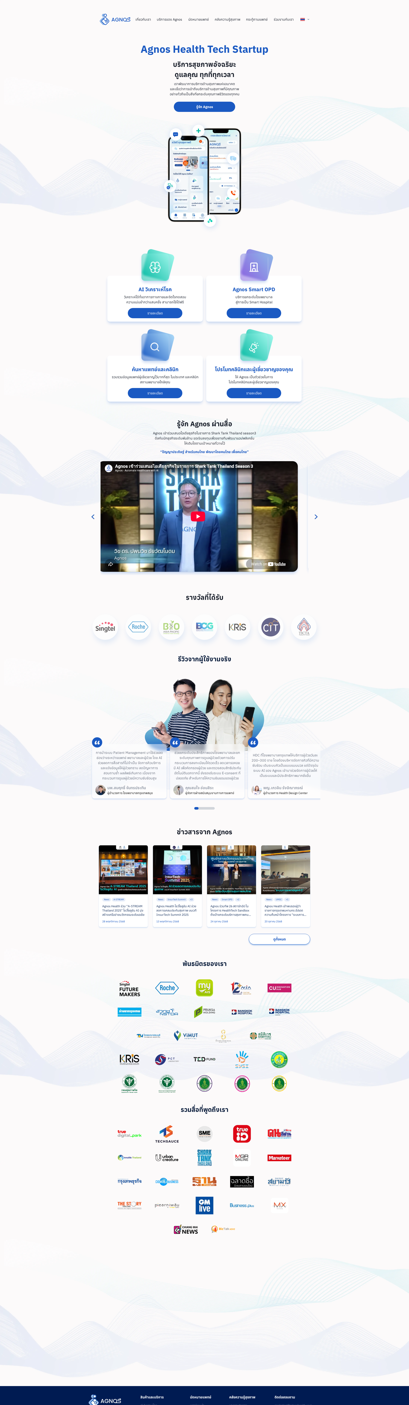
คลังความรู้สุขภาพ (227, 19)
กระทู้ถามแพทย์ (257, 19)
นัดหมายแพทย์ (198, 19)
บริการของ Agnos (169, 19)
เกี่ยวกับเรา (143, 19)
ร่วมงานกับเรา (284, 19)
